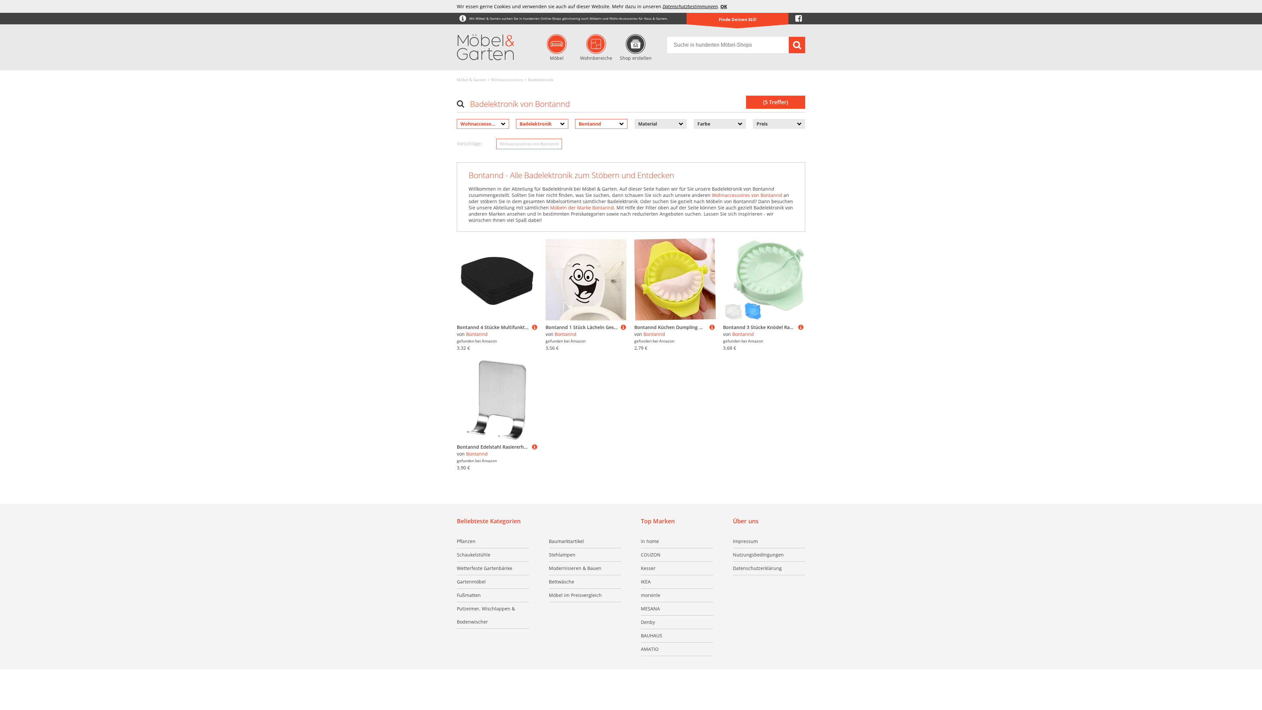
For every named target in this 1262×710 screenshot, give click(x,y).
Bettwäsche (561, 582)
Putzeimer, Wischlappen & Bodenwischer (486, 615)
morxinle (650, 595)
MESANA (650, 608)
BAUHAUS (651, 635)
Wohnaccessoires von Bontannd (529, 144)
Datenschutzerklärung (757, 568)
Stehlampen (562, 555)
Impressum (745, 541)
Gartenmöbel (471, 582)
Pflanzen (466, 541)
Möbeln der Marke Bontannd (582, 207)
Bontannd (477, 334)
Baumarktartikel (566, 541)
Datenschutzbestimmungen (690, 6)
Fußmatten (469, 595)
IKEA (646, 582)
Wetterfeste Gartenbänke (484, 568)
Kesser (648, 568)
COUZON (651, 555)
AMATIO (650, 649)
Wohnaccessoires (507, 80)
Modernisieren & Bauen (575, 568)
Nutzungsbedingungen (758, 555)
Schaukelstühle (473, 555)
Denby (648, 622)
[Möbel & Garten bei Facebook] (798, 18)
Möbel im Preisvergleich (575, 595)
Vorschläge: (469, 143)
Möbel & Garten (471, 80)
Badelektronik (540, 80)
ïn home (650, 541)
